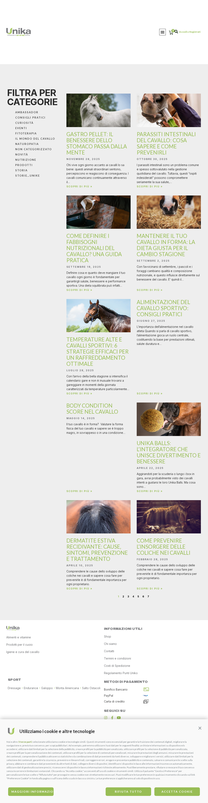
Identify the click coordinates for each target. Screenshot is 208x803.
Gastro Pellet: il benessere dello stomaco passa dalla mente (96, 143)
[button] (200, 728)
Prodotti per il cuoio (19, 644)
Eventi (21, 128)
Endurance (31, 688)
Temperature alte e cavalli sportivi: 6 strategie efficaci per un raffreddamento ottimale (97, 351)
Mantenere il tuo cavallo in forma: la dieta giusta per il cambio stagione (166, 245)
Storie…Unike (27, 175)
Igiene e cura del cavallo (22, 652)
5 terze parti (25, 741)
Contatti (109, 651)
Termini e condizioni (117, 658)
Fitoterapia (26, 133)
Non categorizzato (33, 149)
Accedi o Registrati (189, 31)
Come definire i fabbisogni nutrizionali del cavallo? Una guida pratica (94, 248)
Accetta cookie (177, 791)
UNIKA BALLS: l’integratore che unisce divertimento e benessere (169, 452)
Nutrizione (25, 159)
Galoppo (47, 688)
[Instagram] (105, 717)
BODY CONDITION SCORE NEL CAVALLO (92, 408)
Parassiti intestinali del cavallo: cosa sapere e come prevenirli (166, 143)
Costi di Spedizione (117, 665)
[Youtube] (118, 717)
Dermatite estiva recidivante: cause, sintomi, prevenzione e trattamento (97, 549)
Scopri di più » (79, 186)
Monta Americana (67, 688)
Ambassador (26, 112)
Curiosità (24, 122)
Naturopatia (27, 144)
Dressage (14, 688)
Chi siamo (110, 643)
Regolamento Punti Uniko (121, 673)
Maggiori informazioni (32, 791)
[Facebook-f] (112, 717)
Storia (21, 170)
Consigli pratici (30, 117)
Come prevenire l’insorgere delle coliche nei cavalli (163, 546)
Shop (107, 636)
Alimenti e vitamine (18, 637)
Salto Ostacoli (91, 688)
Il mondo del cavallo (35, 138)
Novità (21, 154)
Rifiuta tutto (128, 791)
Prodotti (24, 165)
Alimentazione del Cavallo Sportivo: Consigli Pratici (163, 308)
